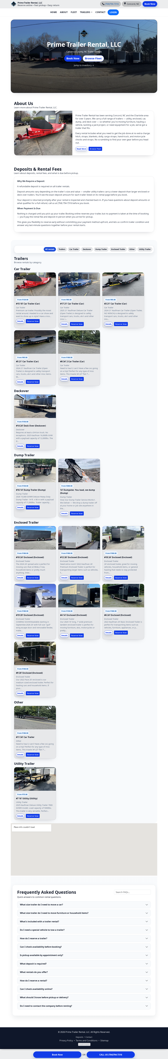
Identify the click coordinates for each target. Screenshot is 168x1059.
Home (53, 12)
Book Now (150, 3)
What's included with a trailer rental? (39, 921)
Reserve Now (32, 321)
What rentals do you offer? (34, 972)
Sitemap (104, 1040)
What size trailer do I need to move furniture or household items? (54, 913)
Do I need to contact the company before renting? (46, 1005)
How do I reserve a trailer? (33, 938)
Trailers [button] (85, 12)
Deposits (79, 1037)
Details (20, 321)
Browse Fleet (93, 58)
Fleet (74, 12)
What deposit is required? (33, 963)
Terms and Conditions (87, 1040)
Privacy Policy (66, 1040)
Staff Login (84, 1044)
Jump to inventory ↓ (84, 65)
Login (113, 12)
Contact (100, 12)
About (64, 12)
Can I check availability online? (36, 989)
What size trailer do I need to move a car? (41, 904)
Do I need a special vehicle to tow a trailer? (42, 929)
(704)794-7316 (112, 3)
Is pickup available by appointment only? (41, 955)
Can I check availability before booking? (41, 946)
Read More (81, 149)
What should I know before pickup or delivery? (44, 997)
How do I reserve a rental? (33, 980)
